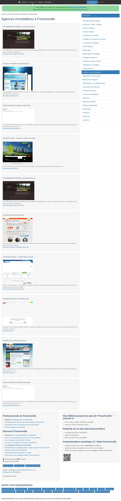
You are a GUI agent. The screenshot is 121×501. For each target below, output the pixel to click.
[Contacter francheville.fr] (102, 2)
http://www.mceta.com (9, 372)
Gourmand (47, 2)
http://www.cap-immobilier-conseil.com (13, 54)
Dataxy (20, 470)
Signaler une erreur (19, 465)
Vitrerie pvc (86, 116)
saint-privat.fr (29, 491)
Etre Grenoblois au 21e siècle (70, 491)
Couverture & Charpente (91, 43)
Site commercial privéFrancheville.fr (92, 2)
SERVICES (86, 15)
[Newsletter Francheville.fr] (99, 2)
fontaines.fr (59, 489)
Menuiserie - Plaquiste (90, 79)
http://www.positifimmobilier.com (12, 128)
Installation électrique (90, 57)
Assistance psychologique (91, 21)
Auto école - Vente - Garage (92, 24)
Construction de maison (91, 35)
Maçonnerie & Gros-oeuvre (92, 76)
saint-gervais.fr (109, 489)
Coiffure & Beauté (89, 28)
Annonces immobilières (90, 94)
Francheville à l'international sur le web (18, 452)
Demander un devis (8, 465)
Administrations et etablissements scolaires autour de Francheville (27, 447)
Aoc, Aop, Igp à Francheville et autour (17, 440)
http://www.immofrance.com (10, 168)
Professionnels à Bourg (21, 489)
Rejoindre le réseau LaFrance (32, 465)
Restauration (87, 109)
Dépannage (86, 50)
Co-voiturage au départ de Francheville (18, 445)
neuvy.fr (86, 489)
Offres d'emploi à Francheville (15, 427)
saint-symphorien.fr (38, 491)
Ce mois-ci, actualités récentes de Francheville (20, 442)
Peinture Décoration (89, 90)
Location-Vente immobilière (92, 72)
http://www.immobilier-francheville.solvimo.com (16, 247)
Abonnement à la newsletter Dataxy (22, 455)
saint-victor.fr (48, 491)
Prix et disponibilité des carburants (24, 435)
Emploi (40, 2)
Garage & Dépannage (90, 105)
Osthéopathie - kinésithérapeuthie (94, 83)
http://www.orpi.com (8, 331)
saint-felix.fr (101, 489)
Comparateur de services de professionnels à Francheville (24, 422)
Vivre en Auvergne (57, 491)
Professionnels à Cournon (48, 489)
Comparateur (32, 2)
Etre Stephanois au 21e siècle (102, 491)
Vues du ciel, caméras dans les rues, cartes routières (23, 437)
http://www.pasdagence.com (11, 95)
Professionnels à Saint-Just (8, 491)
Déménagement (88, 46)
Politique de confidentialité (76, 7)
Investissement (88, 68)
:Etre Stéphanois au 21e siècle (86, 491)
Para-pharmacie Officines (91, 87)
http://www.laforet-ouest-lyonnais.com (13, 289)
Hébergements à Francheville (22, 419)
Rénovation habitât (89, 101)
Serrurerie (86, 112)
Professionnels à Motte (69, 489)
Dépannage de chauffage (91, 54)
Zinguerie (86, 120)
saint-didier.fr (93, 489)
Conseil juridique (88, 32)
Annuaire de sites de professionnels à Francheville (22, 424)
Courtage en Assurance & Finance (94, 39)
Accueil (24, 2)
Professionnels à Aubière (7, 489)
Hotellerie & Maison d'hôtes (92, 61)
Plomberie (86, 98)
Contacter (22, 459)
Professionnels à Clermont (34, 489)
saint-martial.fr (20, 491)
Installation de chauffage (91, 65)
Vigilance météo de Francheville (16, 450)
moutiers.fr (79, 489)
